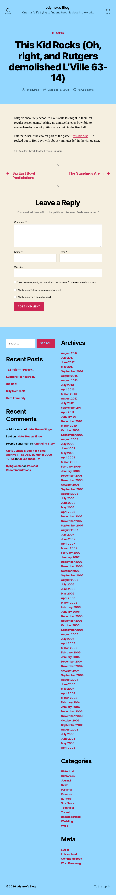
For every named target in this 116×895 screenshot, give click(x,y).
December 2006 (72, 561)
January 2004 (70, 706)
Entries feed (69, 854)
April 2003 (68, 747)
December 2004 (72, 661)
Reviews (66, 794)
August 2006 (69, 580)
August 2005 (69, 634)
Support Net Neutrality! (21, 376)
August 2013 (69, 380)
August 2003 (69, 729)
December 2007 (71, 516)
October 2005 (70, 625)
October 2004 (70, 670)
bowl (32, 151)
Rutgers (58, 33)
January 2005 (70, 657)
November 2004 (72, 666)
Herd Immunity (16, 398)
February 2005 (71, 652)
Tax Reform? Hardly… (20, 369)
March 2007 (69, 548)
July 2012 (67, 403)
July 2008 (67, 498)
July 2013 (67, 385)
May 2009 (67, 453)
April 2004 (68, 693)
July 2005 (67, 638)
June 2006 (68, 589)
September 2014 (72, 371)
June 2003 (68, 738)
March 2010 (69, 425)
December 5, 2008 (58, 89)
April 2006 (68, 598)
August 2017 (69, 353)
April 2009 (68, 457)
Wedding (67, 821)
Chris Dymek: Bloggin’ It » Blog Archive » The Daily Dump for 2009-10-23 (29, 454)
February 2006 (71, 607)
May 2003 (67, 743)
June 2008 (68, 502)
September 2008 (72, 489)
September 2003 (72, 725)
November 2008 (72, 480)
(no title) (11, 383)
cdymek (34, 89)
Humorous (68, 776)
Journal (66, 780)
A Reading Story (44, 443)
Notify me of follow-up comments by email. (39, 290)
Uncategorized (71, 816)
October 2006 (70, 570)
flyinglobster (14, 466)
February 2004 (71, 702)
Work (64, 825)
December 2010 (71, 421)
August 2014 (69, 375)
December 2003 (72, 711)
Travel (65, 812)
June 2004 (68, 684)
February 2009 (71, 466)
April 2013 (67, 389)
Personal (66, 789)
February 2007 (71, 552)
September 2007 (72, 525)
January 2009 (70, 471)
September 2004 (72, 675)
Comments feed (71, 858)
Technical (67, 807)
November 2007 (71, 521)
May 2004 (67, 688)
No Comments (85, 89)
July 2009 (67, 443)
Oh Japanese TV (29, 458)
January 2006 (70, 611)
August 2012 (69, 398)
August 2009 (69, 439)
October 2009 (70, 430)
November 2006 (72, 566)
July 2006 (67, 584)
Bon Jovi (23, 151)
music (49, 151)
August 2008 (69, 493)
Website (18, 267)
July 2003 (67, 734)
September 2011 (71, 407)
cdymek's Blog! (57, 7)
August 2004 (69, 679)
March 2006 (69, 602)
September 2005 (72, 629)
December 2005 (72, 616)
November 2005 (72, 620)
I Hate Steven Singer (39, 429)
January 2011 (70, 416)
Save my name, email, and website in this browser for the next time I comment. (57, 282)
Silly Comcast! (15, 391)
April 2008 (68, 511)
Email (63, 252)
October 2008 (70, 484)
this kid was (80, 136)
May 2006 (67, 593)
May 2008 (67, 507)
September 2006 (72, 575)
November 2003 (72, 716)
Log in (65, 849)
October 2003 (70, 720)
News (64, 785)
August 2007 (69, 530)
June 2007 (68, 539)
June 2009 (68, 448)
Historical (67, 771)
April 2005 (68, 643)
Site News (67, 803)
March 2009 (69, 462)
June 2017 (68, 362)
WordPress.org (71, 863)
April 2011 (67, 412)
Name (18, 252)
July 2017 (67, 357)
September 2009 (72, 434)
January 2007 (70, 557)
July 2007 (67, 534)
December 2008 (72, 475)
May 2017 (67, 366)
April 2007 (68, 543)
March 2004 (69, 697)
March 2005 (69, 648)
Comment (20, 222)
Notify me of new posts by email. (34, 297)
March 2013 (69, 394)
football (40, 151)
